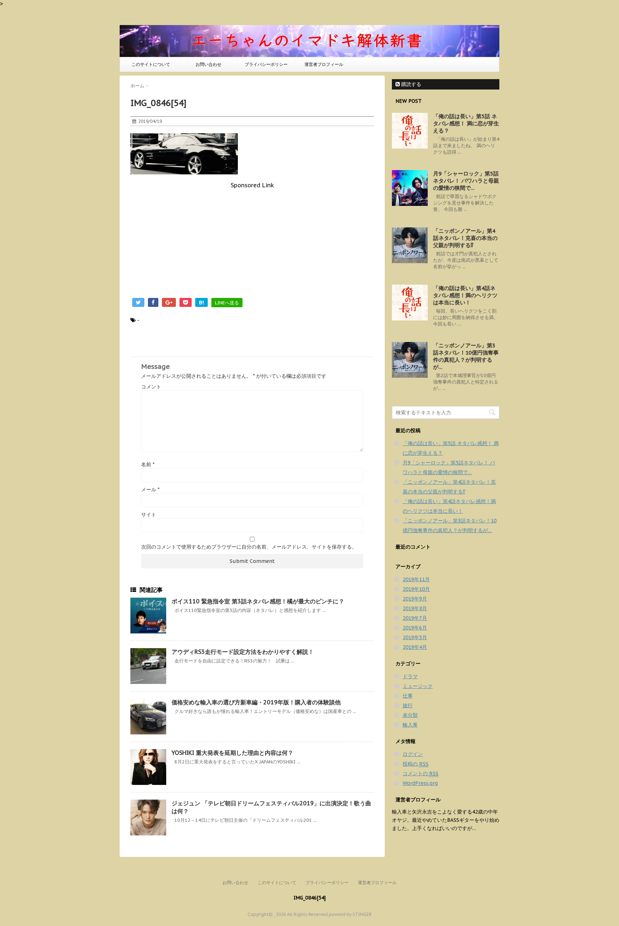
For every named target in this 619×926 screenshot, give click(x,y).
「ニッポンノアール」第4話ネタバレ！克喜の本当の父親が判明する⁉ (465, 238)
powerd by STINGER (350, 914)
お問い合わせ (208, 64)
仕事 (408, 696)
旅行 (408, 705)
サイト (148, 514)
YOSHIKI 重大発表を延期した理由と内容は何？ (232, 752)
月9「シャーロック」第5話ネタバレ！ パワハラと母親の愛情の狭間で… (466, 180)
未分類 (410, 715)
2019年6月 (415, 627)
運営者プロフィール (323, 64)
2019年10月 (416, 589)
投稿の (415, 764)
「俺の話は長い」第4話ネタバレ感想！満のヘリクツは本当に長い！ (465, 295)
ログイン (413, 754)
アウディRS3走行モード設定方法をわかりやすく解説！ (243, 651)
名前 (147, 464)
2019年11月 (416, 579)
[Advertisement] (252, 239)
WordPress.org (420, 783)
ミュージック (418, 686)
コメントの (420, 773)
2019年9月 (415, 598)
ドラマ (410, 676)
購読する (410, 84)
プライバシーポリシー (266, 64)
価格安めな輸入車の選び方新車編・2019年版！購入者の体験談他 (256, 702)
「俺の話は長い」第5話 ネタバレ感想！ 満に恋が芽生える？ (466, 123)
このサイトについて (150, 64)
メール (150, 489)
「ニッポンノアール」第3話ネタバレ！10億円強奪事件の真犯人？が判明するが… (466, 356)
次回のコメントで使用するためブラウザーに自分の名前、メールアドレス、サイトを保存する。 (249, 547)
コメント (151, 387)
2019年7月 (415, 618)
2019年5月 (415, 637)
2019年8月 (415, 608)
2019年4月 (415, 647)
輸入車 (410, 725)
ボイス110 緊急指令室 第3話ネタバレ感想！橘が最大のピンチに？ (258, 601)
